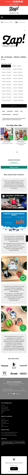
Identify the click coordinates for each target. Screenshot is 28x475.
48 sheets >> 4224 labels (18, 81)
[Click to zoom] (24, 30)
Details (3, 111)
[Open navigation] (5, 17)
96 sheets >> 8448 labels (6, 100)
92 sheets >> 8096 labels (18, 97)
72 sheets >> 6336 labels (18, 90)
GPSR (2, 424)
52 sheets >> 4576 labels (6, 84)
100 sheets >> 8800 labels (18, 100)
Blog (2, 412)
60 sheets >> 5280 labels (6, 87)
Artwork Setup (10, 111)
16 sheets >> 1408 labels (17, 69)
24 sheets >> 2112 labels (17, 72)
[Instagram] (16, 394)
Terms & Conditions (4, 407)
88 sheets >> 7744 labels (6, 97)
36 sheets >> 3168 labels (6, 78)
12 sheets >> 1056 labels (6, 69)
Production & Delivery (6, 114)
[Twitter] (11, 394)
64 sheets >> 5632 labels (18, 87)
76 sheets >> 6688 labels (6, 94)
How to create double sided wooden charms (9, 432)
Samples (16, 111)
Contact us (3, 418)
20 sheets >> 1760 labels (6, 72)
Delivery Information (5, 420)
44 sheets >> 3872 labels (6, 81)
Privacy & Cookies (4, 408)
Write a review (14, 167)
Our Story (3, 405)
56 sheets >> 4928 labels (18, 84)
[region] (14, 3)
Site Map (2, 411)
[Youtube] (14, 394)
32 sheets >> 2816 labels (18, 75)
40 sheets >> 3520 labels (17, 78)
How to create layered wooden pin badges (9, 435)
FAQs (21, 111)
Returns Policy (3, 421)
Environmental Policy (5, 423)
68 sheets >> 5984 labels (6, 90)
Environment (15, 114)
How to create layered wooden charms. (8, 433)
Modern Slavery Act (4, 426)
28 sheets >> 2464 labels (6, 75)
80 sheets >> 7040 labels (18, 94)
